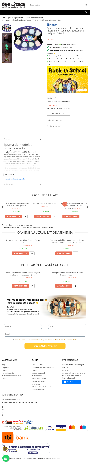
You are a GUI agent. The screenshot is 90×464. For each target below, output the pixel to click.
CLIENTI (35, 360)
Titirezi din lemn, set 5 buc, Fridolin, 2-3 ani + (23, 241)
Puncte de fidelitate (38, 381)
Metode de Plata (37, 365)
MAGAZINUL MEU (9, 360)
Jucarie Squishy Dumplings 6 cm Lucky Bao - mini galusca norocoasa (16, 204)
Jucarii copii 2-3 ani (30, 227)
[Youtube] (2, 410)
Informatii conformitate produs (14, 179)
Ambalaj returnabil (38, 373)
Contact (4, 378)
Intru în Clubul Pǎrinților (45, 346)
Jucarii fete (40, 227)
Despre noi (5, 367)
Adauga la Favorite (55, 126)
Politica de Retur (37, 376)
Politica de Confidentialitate (11, 376)
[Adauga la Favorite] (25, 216)
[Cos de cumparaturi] (85, 12)
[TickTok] (2, 412)
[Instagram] (2, 415)
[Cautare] (86, 5)
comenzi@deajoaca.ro (13, 399)
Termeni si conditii (8, 373)
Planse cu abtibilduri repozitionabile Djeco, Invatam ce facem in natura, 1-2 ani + (67, 241)
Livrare (4, 370)
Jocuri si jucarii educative (10, 227)
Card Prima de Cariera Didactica (43, 367)
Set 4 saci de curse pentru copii (45, 203)
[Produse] (4, 13)
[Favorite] (32, 253)
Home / (5, 18)
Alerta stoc (59, 114)
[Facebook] (2, 407)
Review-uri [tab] (8, 184)
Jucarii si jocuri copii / (17, 18)
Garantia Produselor (39, 378)
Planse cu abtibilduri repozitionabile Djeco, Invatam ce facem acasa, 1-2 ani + (23, 274)
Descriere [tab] (7, 139)
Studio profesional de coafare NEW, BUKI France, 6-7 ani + (67, 274)
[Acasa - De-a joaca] (13, 5)
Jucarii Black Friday (38, 389)
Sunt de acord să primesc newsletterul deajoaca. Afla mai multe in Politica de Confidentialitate (46, 340)
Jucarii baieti (48, 227)
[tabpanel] (28, 38)
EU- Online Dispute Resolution (42, 387)
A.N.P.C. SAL (36, 384)
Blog (3, 365)
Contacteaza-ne (72, 382)
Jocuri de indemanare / (35, 18)
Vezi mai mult (9, 175)
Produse (21, 227)
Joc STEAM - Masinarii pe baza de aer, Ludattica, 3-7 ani (74, 204)
